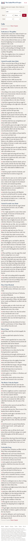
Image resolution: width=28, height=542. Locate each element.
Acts (7, 536)
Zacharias (20, 65)
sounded (3, 318)
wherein (10, 56)
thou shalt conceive (15, 234)
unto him (16, 102)
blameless (16, 77)
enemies (24, 468)
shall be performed (6, 165)
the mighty (16, 360)
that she (21, 384)
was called (21, 271)
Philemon (19, 538)
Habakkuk (3, 535)
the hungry (13, 364)
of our (17, 483)
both (11, 73)
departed (11, 281)
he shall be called (8, 407)
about (18, 377)
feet (22, 510)
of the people (20, 98)
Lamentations (23, 532)
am (14, 149)
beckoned (22, 182)
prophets (3, 464)
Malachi (18, 535)
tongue (7, 426)
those (9, 192)
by (10, 462)
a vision (6, 182)
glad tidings (10, 159)
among (20, 37)
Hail (2, 220)
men (14, 200)
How (21, 253)
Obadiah (16, 533)
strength (14, 354)
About (2, 526)
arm (22, 354)
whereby (3, 503)
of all (13, 470)
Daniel (5, 533)
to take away (22, 198)
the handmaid (19, 277)
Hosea (8, 533)
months (20, 194)
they (6, 79)
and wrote (23, 418)
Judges (2, 529)
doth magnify (20, 331)
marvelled (4, 173)
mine (9, 318)
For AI (25, 2)
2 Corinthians (19, 536)
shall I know (4, 149)
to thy (21, 279)
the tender (11, 502)
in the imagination (20, 356)
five (17, 194)
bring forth (11, 236)
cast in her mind (13, 226)
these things (22, 163)
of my (2, 313)
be (4, 255)
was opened (14, 424)
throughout (8, 434)
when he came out (10, 178)
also (8, 263)
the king (22, 63)
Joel (11, 533)
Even (3, 40)
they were (7, 73)
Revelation (23, 540)
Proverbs (21, 531)
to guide (16, 510)
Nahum (24, 533)
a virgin (6, 212)
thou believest (20, 165)
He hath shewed (6, 354)
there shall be (20, 249)
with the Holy (16, 129)
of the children (13, 133)
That (3, 54)
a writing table (16, 418)
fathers (15, 373)
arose (10, 287)
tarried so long (15, 173)
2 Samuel (12, 529)
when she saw (9, 224)
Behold (13, 277)
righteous (16, 73)
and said (22, 218)
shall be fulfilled (15, 167)
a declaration (12, 35)
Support (7, 526)
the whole (8, 98)
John (9, 118)
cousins (20, 391)
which (24, 40)
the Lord (7, 135)
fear (10, 110)
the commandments (14, 75)
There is (18, 409)
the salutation (8, 299)
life (10, 489)
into (25, 94)
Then (4, 253)
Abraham (3, 478)
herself (13, 194)
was (7, 81)
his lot (2, 94)
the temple (4, 96)
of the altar (23, 104)
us (23, 37)
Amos (13, 533)
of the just (10, 143)
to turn (11, 139)
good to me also (12, 46)
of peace (8, 512)
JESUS (6, 238)
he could (18, 178)
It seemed (4, 46)
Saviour (3, 337)
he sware (13, 477)
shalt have (11, 121)
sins (20, 499)
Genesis (3, 528)
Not (23, 405)
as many (10, 33)
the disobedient (20, 141)
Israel (19, 369)
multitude (14, 98)
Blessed (6, 307)
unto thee (14, 50)
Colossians (12, 537)
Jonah (19, 533)
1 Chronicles (22, 529)
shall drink (6, 127)
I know (11, 255)
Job (15, 531)
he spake (6, 373)
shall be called (18, 240)
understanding (9, 48)
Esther (13, 531)
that (17, 163)
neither (12, 127)
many (2, 123)
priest (12, 65)
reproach (5, 200)
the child (16, 399)
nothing (12, 275)
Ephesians (3, 537)
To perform (6, 472)
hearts (5, 358)
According (5, 92)
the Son (18, 265)
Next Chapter (14, 26)
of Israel (19, 133)
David (23, 244)
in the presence (18, 155)
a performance (10, 324)
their (11, 135)
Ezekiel (2, 533)
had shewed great (14, 393)
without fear (13, 485)
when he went (20, 94)
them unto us (18, 40)
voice (20, 305)
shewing (3, 518)
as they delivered (9, 40)
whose (20, 212)
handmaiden (4, 341)
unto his (22, 497)
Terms (15, 526)
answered (13, 257)
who (16, 271)
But (3, 112)
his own (10, 190)
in (8, 63)
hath (7, 196)
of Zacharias (21, 293)
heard (2, 299)
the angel (7, 112)
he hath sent (11, 366)
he (19, 85)
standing (8, 104)
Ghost (22, 129)
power (3, 139)
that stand (10, 155)
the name (18, 401)
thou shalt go (15, 493)
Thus (4, 196)
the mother (22, 311)
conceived (3, 194)
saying (24, 194)
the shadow (6, 510)
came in (13, 218)
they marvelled (21, 419)
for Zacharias (18, 171)
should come (11, 313)
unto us (16, 481)
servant (15, 369)
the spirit (21, 137)
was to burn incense (10, 94)
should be (13, 228)
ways (19, 495)
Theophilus (9, 52)
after (6, 192)
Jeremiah (18, 532)
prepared (3, 145)
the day (14, 163)
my (26, 149)
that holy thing (13, 263)
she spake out (9, 305)
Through (5, 502)
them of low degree (16, 362)
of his (25, 87)
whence (7, 311)
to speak (10, 157)
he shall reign (9, 247)
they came (4, 399)
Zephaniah (7, 535)
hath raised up (9, 458)
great (12, 125)
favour (17, 232)
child (13, 79)
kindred (3, 411)
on (12, 104)
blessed (9, 222)
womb (15, 131)
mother (9, 405)
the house (12, 213)
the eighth (21, 397)
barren (11, 81)
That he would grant (8, 481)
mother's (11, 131)
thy (10, 114)
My (12, 331)
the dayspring (10, 503)
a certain (8, 65)
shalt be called (16, 491)
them (6, 432)
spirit (8, 335)
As (3, 373)
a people (24, 143)
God (24, 73)
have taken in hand (18, 33)
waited (13, 171)
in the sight (17, 125)
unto (14, 112)
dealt (15, 196)
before (20, 73)
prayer (13, 114)
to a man (16, 212)
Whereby (24, 147)
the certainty (19, 54)
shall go (9, 137)
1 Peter (5, 540)
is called (10, 411)
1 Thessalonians (18, 537)
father (20, 244)
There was (5, 63)
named (16, 65)
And (3, 73)
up (25, 438)
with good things (21, 364)
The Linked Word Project (13, 2)
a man (17, 255)
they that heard (11, 438)
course (3, 89)
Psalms (18, 531)
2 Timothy (13, 538)
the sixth (9, 205)
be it (8, 279)
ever (4, 249)
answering (13, 153)
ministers (3, 44)
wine (15, 127)
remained (12, 184)
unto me (11, 279)
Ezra (7, 531)
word (24, 279)
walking (3, 75)
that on (16, 397)
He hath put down (8, 360)
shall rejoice (8, 123)
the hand (13, 442)
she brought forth (20, 386)
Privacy (11, 526)
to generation (14, 352)
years (11, 83)
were (13, 42)
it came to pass (9, 85)
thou (6, 121)
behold (8, 161)
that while (16, 85)
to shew (23, 157)
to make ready (18, 143)
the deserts (14, 516)
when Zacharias (9, 108)
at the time (16, 100)
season (3, 169)
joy (14, 121)
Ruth (5, 529)
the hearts (16, 139)
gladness (20, 121)
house (14, 190)
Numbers (13, 528)
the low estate (18, 339)
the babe (20, 299)
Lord (6, 313)
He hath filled (6, 364)
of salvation (21, 458)
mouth (9, 424)
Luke (2, 536)
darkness (22, 508)
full (12, 384)
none (21, 409)
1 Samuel (8, 529)
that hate (17, 470)
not (22, 112)
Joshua (22, 528)
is (25, 269)
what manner (22, 226)
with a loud (16, 305)
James (2, 540)
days (12, 192)
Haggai (11, 535)
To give (4, 497)
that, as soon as (18, 186)
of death (11, 510)
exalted (9, 362)
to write (9, 50)
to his (2, 375)
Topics (20, 526)
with (2, 222)
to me (14, 311)
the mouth (14, 462)
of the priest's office (21, 92)
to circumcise (10, 399)
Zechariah (15, 535)
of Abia (9, 67)
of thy (13, 309)
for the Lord (10, 145)
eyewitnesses (18, 42)
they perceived (14, 180)
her (16, 69)
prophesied (13, 451)
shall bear (9, 116)
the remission (10, 499)
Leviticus (10, 528)
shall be (6, 240)
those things (21, 35)
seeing (7, 255)
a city (16, 207)
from (2, 42)
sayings (17, 432)
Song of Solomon (10, 532)
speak (24, 178)
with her (12, 271)
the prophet (23, 491)
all (8, 75)
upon (15, 110)
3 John (17, 540)
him (18, 110)
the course (4, 67)
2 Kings (18, 529)
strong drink (22, 127)
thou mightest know (10, 54)
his (15, 67)
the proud (12, 356)
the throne (12, 244)
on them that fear (17, 350)
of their (16, 499)
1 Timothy (9, 538)
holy (9, 348)
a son (16, 116)
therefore (3, 263)
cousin (14, 267)
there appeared (9, 102)
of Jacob (23, 247)
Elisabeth (3, 71)
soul (15, 331)
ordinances (4, 77)
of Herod (16, 63)
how (2, 393)
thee (13, 116)
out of (8, 483)
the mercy (12, 472)
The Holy (3, 259)
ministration (7, 188)
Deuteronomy (18, 528)
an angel (21, 102)
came (17, 384)
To (3, 212)
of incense (22, 100)
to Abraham (20, 373)
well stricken (4, 83)
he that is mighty (9, 346)
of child (23, 440)
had (8, 79)
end (2, 250)
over (14, 247)
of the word (9, 44)
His (6, 419)
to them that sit (14, 508)
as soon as (9, 316)
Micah (22, 533)
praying (6, 100)
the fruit (8, 309)
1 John (11, 540)
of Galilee (20, 207)
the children (10, 141)
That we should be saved (9, 468)
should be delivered (6, 386)
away (20, 366)
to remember (11, 474)
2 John (14, 540)
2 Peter (8, 540)
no (10, 79)
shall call (10, 343)
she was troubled (20, 224)
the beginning (8, 42)
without (11, 100)
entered (7, 293)
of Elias (7, 139)
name (18, 69)
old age (18, 269)
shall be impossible (20, 275)
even (2, 131)
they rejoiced (9, 394)
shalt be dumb (17, 161)
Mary (12, 215)
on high (19, 503)
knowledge (10, 497)
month (13, 205)
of (17, 35)
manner (19, 440)
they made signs (9, 413)
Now (4, 384)
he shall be (7, 125)
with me (19, 196)
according (16, 279)
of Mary (14, 299)
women (22, 222)
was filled (19, 301)
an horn (15, 458)
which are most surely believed (9, 37)
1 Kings (15, 529)
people (20, 455)
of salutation (4, 228)
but (2, 407)
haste (16, 289)
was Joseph (4, 213)
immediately (21, 424)
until (10, 163)
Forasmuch (5, 33)
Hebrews (23, 538)
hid (10, 194)
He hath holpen (7, 369)
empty (17, 366)
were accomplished (16, 188)
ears (12, 318)
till (17, 516)
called (12, 415)
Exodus (6, 528)
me (17, 313)
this (9, 149)
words (5, 167)
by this (15, 411)
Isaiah (15, 532)
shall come (13, 259)
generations (4, 343)
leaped (24, 299)
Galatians (24, 536)
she (22, 267)
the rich (6, 366)
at (11, 123)
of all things (17, 48)
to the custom (11, 92)
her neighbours (9, 391)
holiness (6, 487)
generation (7, 352)
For (3, 125)
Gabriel (5, 155)
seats (2, 362)
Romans (9, 536)
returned (10, 379)
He (3, 240)
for (8, 114)
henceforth (21, 341)
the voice (14, 316)
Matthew (22, 535)
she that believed (15, 322)
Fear (19, 112)
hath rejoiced (14, 335)
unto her (15, 230)
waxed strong (19, 514)
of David (17, 213)
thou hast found (11, 232)
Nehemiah (10, 531)
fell (12, 110)
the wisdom (4, 143)
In (3, 487)
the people (8, 171)
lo (5, 316)
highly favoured (15, 220)
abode (10, 377)
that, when (16, 297)
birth (15, 123)
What (14, 440)
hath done (17, 346)
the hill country (8, 289)
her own (17, 379)
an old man (19, 149)
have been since (14, 464)
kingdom (14, 249)
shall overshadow (17, 261)
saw (15, 108)
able (2, 163)
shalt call (22, 236)
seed (5, 375)
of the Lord (10, 77)
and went (21, 287)
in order (19, 50)
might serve (4, 485)
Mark (25, 535)
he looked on (12, 198)
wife (17, 67)
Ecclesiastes (3, 532)
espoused (11, 212)
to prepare (13, 495)
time (15, 384)
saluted (6, 295)
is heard (17, 114)
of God (24, 155)
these (5, 159)
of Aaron (9, 69)
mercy (9, 350)
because (17, 79)
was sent (3, 207)
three (22, 377)
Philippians (8, 537)
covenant (22, 474)
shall (24, 253)
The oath (5, 477)
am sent (6, 157)
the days (11, 63)
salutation (23, 316)
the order (21, 87)
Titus (16, 538)
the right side (16, 104)
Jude (20, 540)
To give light (6, 508)
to (4, 135)
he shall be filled (8, 129)
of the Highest (7, 242)
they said (7, 409)
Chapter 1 (4, 29)
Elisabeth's (8, 384)
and (24, 42)
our (12, 373)
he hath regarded (9, 339)
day (25, 397)
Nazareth (7, 209)
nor (18, 127)
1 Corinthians (13, 536)
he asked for (8, 418)
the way (3, 512)
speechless (18, 184)
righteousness (14, 487)
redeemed (13, 455)
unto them (4, 180)
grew (11, 514)
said (11, 112)
